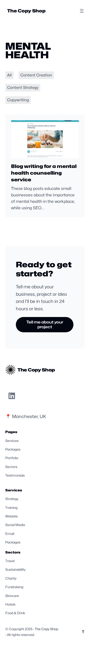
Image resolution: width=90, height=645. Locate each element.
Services (11, 441)
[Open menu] (82, 11)
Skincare (12, 596)
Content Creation (36, 75)
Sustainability (15, 569)
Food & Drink (15, 613)
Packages (12, 449)
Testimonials (15, 475)
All (9, 75)
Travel (10, 561)
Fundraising (14, 587)
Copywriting (18, 100)
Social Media (15, 525)
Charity (11, 578)
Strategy (11, 499)
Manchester (25, 416)
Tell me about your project (44, 324)
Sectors (11, 467)
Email (9, 534)
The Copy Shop (26, 10)
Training (11, 507)
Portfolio (11, 458)
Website (11, 516)
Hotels (10, 604)
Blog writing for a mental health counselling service (44, 173)
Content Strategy (22, 87)
